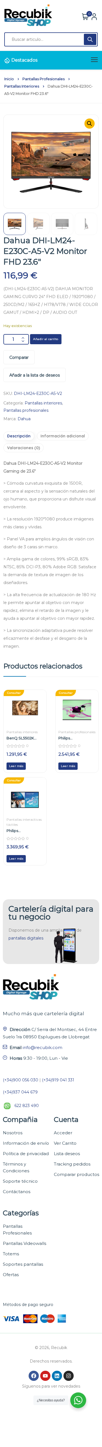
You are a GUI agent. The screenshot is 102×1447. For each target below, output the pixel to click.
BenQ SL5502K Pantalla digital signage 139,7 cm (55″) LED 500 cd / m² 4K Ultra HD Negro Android (22, 738)
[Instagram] (68, 1376)
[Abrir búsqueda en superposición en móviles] (51, 39)
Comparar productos (76, 1174)
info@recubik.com (42, 1047)
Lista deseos (67, 1153)
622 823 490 (26, 1105)
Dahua (24, 418)
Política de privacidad (26, 1153)
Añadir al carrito (45, 339)
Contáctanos (16, 1191)
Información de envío (26, 1143)
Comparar (19, 357)
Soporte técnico (20, 1181)
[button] (89, 123)
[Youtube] (45, 1376)
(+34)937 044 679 (20, 1092)
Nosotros (12, 1132)
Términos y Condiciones (16, 1167)
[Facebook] (34, 1376)
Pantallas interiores (21, 86)
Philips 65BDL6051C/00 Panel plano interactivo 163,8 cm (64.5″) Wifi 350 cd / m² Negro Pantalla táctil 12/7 (25, 830)
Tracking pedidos (72, 1164)
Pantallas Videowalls (24, 1243)
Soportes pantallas (23, 1264)
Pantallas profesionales (43, 79)
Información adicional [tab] (63, 436)
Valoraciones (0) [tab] (23, 447)
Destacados (24, 60)
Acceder (63, 1132)
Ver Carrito (65, 1143)
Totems (11, 1253)
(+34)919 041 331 (58, 1080)
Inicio (9, 79)
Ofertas (11, 1274)
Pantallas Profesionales (17, 1230)
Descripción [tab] (19, 436)
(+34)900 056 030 (20, 1080)
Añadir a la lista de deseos (34, 375)
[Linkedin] (57, 1376)
